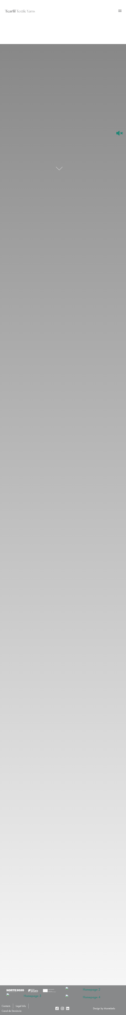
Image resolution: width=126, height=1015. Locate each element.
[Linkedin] (67, 1008)
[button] (120, 10)
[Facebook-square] (57, 1008)
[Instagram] (62, 1008)
